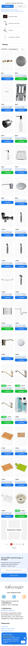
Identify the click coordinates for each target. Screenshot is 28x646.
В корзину (7, 79)
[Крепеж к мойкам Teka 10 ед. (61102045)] (21, 92)
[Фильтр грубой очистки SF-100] (7, 217)
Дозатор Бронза (5, 356)
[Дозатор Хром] (7, 186)
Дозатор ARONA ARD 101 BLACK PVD (10, 168)
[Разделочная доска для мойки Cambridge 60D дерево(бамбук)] (21, 436)
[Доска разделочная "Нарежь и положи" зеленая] (21, 467)
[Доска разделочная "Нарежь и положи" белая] (7, 498)
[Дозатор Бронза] (7, 342)
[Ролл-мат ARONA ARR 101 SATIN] (7, 311)
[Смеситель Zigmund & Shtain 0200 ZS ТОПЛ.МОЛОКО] (7, 373)
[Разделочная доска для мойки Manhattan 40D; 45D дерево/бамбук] (7, 436)
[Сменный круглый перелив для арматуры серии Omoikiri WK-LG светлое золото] (21, 217)
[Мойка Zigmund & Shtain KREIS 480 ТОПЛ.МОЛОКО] (21, 498)
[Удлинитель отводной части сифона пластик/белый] (7, 92)
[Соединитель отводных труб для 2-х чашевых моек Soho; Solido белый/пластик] (7, 280)
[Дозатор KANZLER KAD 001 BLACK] (21, 123)
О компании (4, 626)
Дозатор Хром (4, 200)
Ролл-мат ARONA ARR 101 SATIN (9, 325)
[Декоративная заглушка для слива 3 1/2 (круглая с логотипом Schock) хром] (21, 342)
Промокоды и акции (6, 630)
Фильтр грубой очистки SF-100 (9, 231)
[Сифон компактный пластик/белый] (21, 311)
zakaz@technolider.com (7, 610)
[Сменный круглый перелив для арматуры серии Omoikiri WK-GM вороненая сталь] (7, 248)
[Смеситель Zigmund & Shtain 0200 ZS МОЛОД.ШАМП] (21, 373)
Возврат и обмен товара (7, 628)
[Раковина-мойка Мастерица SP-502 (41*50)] (21, 155)
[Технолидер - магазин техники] (14, 587)
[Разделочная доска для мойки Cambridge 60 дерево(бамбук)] (7, 467)
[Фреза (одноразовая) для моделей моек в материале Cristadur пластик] (7, 123)
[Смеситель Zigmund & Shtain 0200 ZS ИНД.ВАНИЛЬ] (7, 405)
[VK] (4, 597)
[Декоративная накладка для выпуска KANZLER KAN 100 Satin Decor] (21, 61)
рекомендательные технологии (8, 636)
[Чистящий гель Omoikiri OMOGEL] (21, 405)
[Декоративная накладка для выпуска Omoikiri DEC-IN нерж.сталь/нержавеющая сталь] (21, 186)
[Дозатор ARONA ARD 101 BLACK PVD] (7, 155)
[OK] (24, 597)
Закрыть (20, 6)
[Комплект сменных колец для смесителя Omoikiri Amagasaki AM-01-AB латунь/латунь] (7, 61)
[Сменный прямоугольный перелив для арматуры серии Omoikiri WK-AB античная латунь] (21, 280)
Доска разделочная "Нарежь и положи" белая (13, 512)
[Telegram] (14, 597)
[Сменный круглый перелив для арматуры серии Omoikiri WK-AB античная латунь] (21, 248)
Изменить (7, 6)
